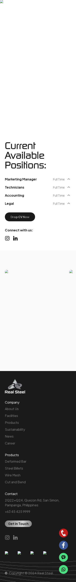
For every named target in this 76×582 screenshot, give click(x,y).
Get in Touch (18, 524)
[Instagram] (7, 238)
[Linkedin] (15, 238)
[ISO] (9, 557)
